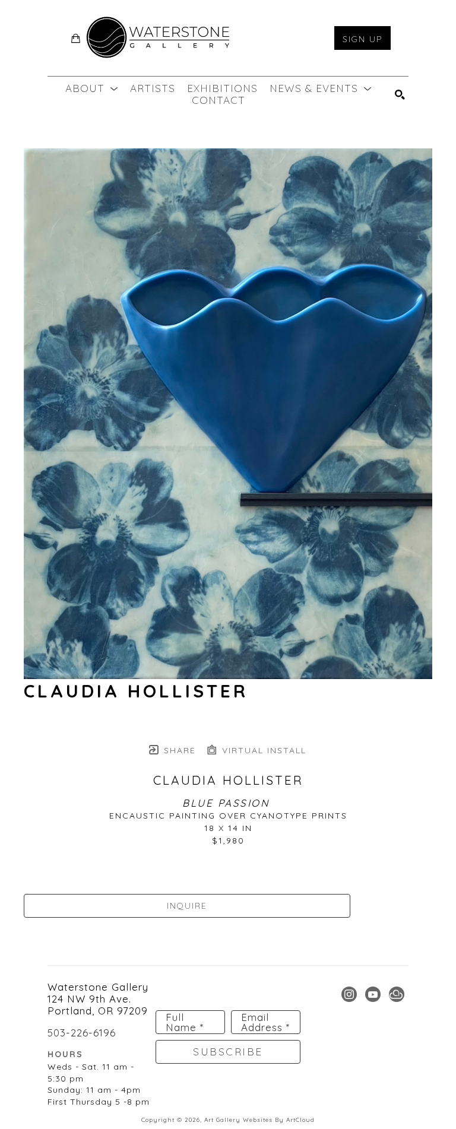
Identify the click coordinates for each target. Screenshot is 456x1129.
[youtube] (373, 994)
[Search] (400, 95)
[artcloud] (396, 994)
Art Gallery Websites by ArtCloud (259, 1120)
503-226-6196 (82, 1032)
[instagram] (349, 994)
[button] (91, 88)
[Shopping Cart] (76, 38)
